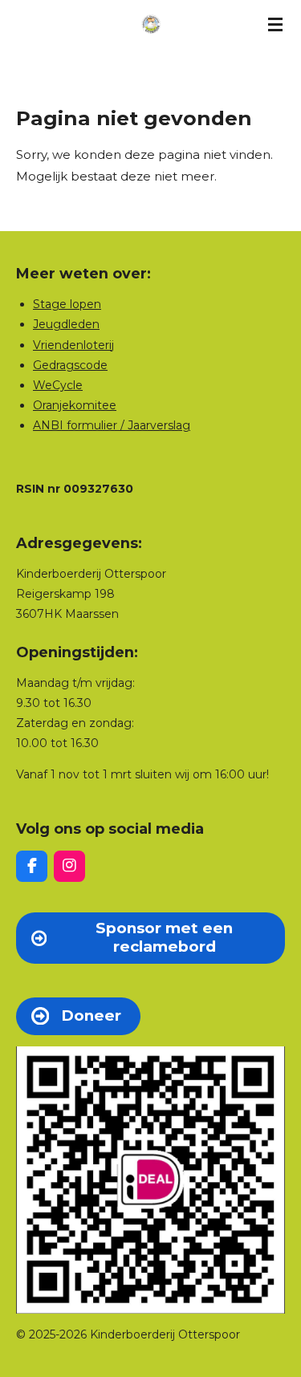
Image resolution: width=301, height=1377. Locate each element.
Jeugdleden (66, 324)
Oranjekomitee (74, 405)
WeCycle (58, 385)
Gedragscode (70, 365)
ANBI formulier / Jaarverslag (111, 425)
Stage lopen (67, 304)
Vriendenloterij (73, 345)
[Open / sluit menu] (275, 24)
